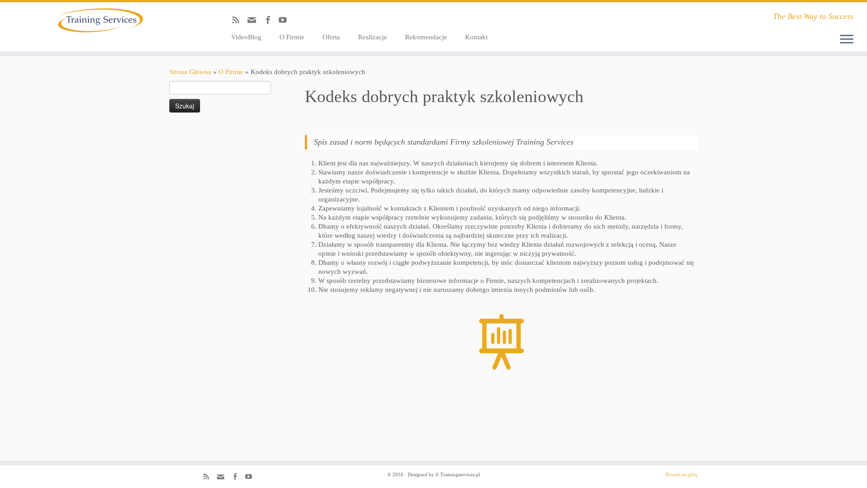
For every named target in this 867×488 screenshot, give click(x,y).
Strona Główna (190, 71)
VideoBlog (246, 37)
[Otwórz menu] (846, 40)
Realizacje (372, 37)
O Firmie (292, 37)
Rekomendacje (426, 37)
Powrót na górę (682, 474)
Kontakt (476, 37)
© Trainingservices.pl (457, 474)
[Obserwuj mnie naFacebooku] (270, 21)
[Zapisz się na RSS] (238, 21)
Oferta (331, 37)
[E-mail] (254, 23)
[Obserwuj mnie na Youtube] (285, 21)
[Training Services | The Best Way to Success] (100, 20)
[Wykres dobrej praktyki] (501, 342)
